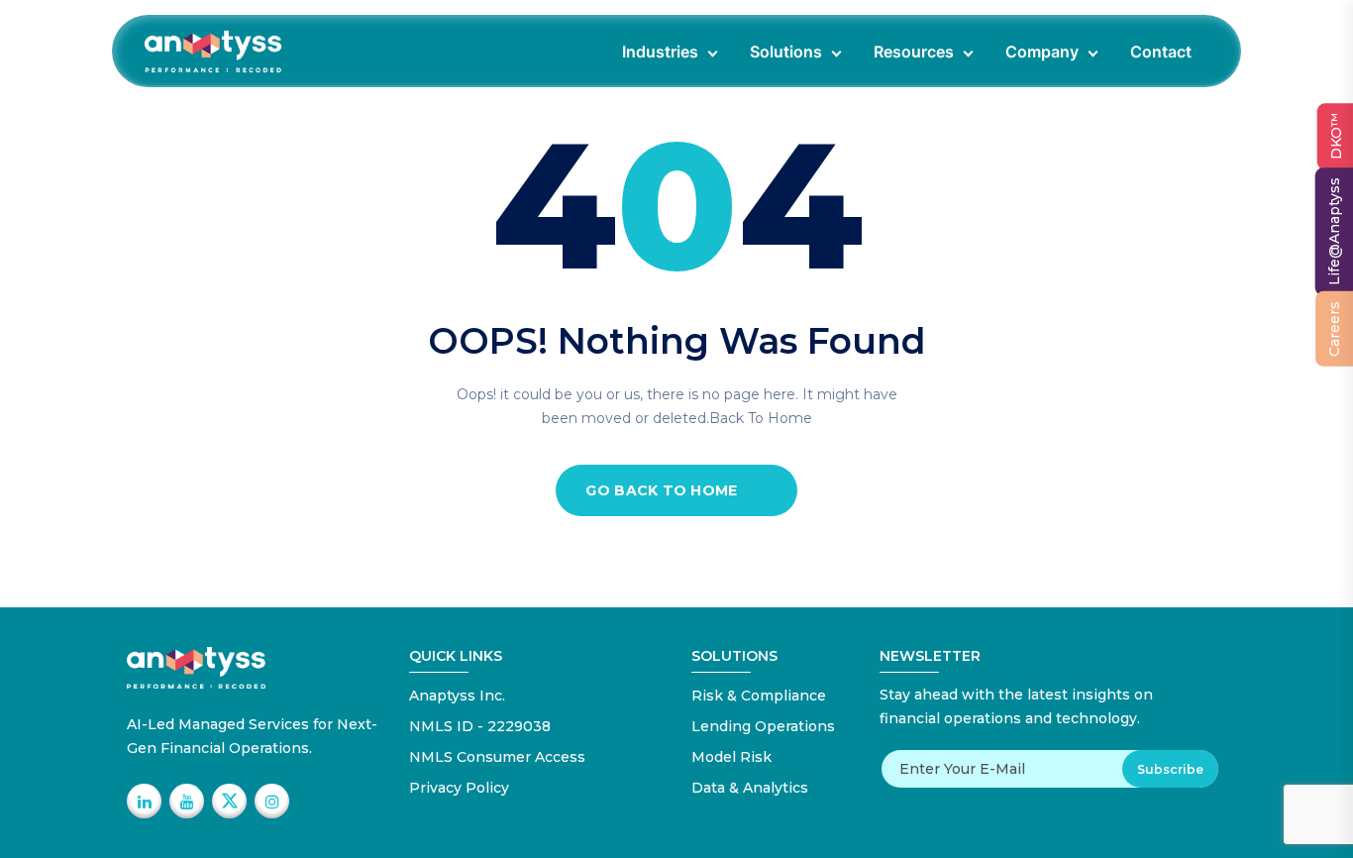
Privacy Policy (459, 788)
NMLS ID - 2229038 (480, 726)
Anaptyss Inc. (457, 695)
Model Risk (731, 757)
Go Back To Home (661, 490)
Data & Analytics (749, 788)
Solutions (786, 51)
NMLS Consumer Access (497, 757)
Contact (1161, 51)
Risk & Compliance (758, 695)
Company (1042, 51)
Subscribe (1170, 769)
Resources (914, 51)
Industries (660, 51)
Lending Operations (763, 726)
